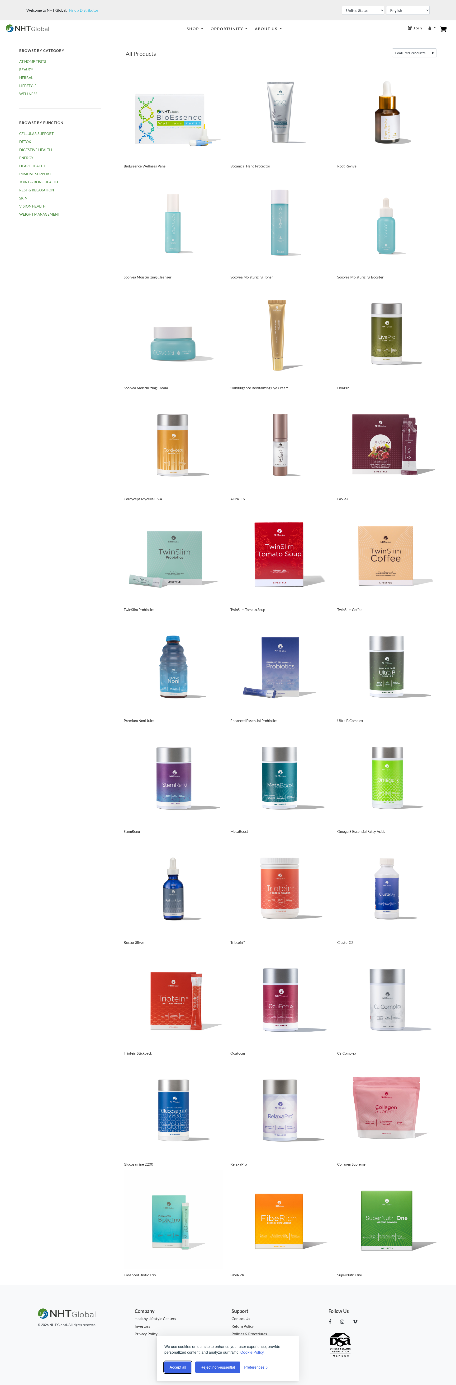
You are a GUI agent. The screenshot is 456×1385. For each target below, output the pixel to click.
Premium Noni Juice (139, 720)
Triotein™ (237, 942)
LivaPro (343, 388)
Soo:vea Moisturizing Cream (146, 388)
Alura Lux (237, 499)
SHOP (193, 28)
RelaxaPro (238, 1164)
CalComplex (346, 1053)
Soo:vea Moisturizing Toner (251, 277)
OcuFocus (238, 1053)
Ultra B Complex (350, 720)
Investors (142, 1326)
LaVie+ (342, 499)
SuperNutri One (349, 1275)
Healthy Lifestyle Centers (155, 1318)
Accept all (178, 1367)
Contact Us (241, 1318)
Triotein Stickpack (138, 1053)
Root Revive (346, 166)
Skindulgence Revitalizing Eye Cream (259, 388)
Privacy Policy (146, 1333)
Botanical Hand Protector (250, 166)
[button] (331, 1321)
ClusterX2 (345, 942)
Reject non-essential (217, 1367)
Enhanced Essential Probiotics (253, 720)
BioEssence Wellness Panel (145, 166)
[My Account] (432, 28)
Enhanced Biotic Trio (140, 1275)
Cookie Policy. (252, 1352)
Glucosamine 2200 (138, 1164)
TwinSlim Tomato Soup (247, 609)
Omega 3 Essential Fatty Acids (361, 831)
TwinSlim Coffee (349, 609)
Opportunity (227, 28)
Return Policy (243, 1326)
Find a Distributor (83, 10)
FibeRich (237, 1275)
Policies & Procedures (249, 1333)
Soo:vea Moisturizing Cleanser (147, 277)
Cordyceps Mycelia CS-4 (143, 499)
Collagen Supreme (351, 1164)
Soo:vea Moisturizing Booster (360, 277)
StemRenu (132, 831)
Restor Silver (134, 942)
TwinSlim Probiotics (139, 609)
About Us (267, 28)
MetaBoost (239, 831)
